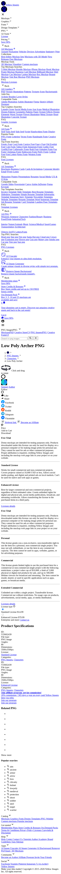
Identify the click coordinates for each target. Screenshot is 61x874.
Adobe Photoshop (9, 102)
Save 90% (5, 42)
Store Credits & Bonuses (29, 828)
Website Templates (9, 199)
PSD (3, 91)
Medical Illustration (51, 109)
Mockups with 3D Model (36, 56)
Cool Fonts (18, 144)
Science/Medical (36, 224)
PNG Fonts (6, 136)
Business (47, 216)
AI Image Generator (28, 848)
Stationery (50, 51)
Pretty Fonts (43, 152)
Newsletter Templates (43, 197)
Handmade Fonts (40, 136)
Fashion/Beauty (36, 216)
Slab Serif (20, 131)
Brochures (5, 169)
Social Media (45, 176)
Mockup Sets (18, 56)
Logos (16, 171)
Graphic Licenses (9, 122)
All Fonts (5, 129)
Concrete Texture (19, 117)
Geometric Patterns (24, 112)
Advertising (40, 51)
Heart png (5, 237)
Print (57, 51)
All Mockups (7, 49)
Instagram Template (49, 199)
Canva (28, 184)
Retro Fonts (22, 154)
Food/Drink (6, 219)
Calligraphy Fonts (21, 149)
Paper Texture (39, 112)
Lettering (16, 136)
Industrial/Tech (19, 219)
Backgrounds (51, 91)
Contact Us (18, 839)
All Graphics (7, 89)
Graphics (14, 819)
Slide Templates (24, 192)
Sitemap (19, 842)
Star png (14, 237)
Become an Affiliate (29, 422)
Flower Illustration (31, 114)
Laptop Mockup (29, 74)
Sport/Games (50, 224)
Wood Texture (16, 114)
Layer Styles (22, 96)
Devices (30, 51)
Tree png (13, 242)
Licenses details (8, 506)
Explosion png (11, 239)
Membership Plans (9, 828)
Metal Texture (46, 114)
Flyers (9, 171)
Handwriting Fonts (39, 131)
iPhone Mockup (38, 69)
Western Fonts (34, 154)
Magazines (6, 176)
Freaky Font (6, 144)
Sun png (21, 242)
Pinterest (22, 864)
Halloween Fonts (29, 152)
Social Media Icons (23, 109)
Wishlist (49, 819)
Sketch (43, 102)
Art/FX (11, 232)
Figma (36, 102)
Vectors (9, 91)
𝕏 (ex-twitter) (42, 864)
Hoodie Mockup (23, 69)
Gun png (34, 239)
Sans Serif (10, 131)
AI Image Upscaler (10, 848)
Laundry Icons (7, 109)
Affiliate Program (26, 857)
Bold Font (34, 149)
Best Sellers (6, 56)
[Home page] (8, 353)
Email (3, 171)
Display (51, 131)
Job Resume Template (11, 202)
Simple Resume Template (32, 194)
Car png (4, 242)
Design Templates (32, 819)
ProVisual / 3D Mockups (12, 851)
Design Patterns (8, 112)
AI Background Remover (48, 848)
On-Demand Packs (49, 828)
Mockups (5, 819)
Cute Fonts (11, 147)
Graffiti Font (6, 149)
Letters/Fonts (21, 232)
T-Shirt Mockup (8, 69)
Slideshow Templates (10, 194)
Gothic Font (48, 147)
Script (27, 131)
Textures (35, 91)
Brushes (12, 96)
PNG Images (7, 660)
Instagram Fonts (35, 147)
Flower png (24, 239)
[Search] (30, 338)
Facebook (5, 864)
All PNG (5, 214)
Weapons (5, 216)
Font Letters (11, 154)
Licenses (37, 830)
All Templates (7, 166)
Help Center (7, 839)
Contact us (24, 620)
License (4, 36)
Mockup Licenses (9, 82)
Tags (13, 842)
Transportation (7, 227)
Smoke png (54, 239)
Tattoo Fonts (21, 147)
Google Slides (7, 184)
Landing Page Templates (46, 202)
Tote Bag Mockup (17, 77)
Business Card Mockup (25, 72)
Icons (42, 91)
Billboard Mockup (45, 72)
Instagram (31, 864)
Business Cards (18, 169)
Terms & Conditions (10, 830)
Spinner (4, 387)
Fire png (22, 237)
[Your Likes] (2, 318)
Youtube (14, 864)
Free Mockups (16, 59)
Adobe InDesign (38, 184)
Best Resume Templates (42, 192)
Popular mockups (25, 821)
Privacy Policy (26, 830)
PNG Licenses (7, 247)
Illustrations (18, 91)
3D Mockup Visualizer (11, 64)
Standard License (9, 654)
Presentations (24, 176)
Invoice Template (9, 192)
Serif (3, 131)
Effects (49, 112)
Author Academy (39, 839)
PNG (43, 819)
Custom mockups (30, 64)
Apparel (4, 51)
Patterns (27, 91)
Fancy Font (40, 144)
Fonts (21, 819)
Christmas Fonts (14, 152)
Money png (43, 239)
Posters (14, 176)
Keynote (5, 187)
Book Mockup (52, 69)
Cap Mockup (15, 74)
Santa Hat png (33, 237)
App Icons (37, 109)
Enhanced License (9, 685)
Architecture (20, 227)
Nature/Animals (15, 224)
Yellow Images (7, 866)
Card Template (28, 202)
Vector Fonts (26, 136)
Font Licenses (7, 159)
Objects (4, 232)
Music (26, 224)
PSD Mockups (32, 77)
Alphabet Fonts (46, 149)
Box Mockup (43, 74)
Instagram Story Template (21, 197)
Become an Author (9, 857)
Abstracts (14, 216)
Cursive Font (29, 144)
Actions (4, 96)
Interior (4, 224)
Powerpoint (19, 184)
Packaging (13, 51)
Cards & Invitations (34, 169)
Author (12, 387)
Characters (23, 216)
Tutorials (27, 839)
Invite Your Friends (43, 857)
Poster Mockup (8, 72)
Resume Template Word (29, 199)
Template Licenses (9, 207)
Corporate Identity (51, 169)
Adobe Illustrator (25, 102)
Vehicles (22, 51)
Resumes (35, 176)
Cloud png (45, 237)
